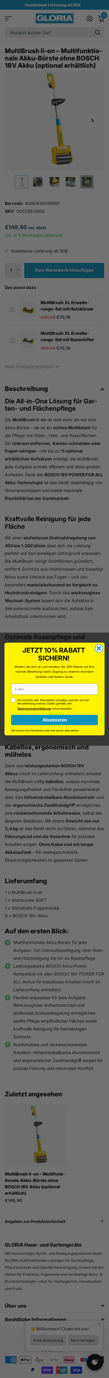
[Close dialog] (99, 648)
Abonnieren (54, 720)
